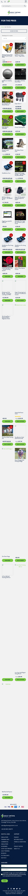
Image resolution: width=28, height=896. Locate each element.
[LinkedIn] (19, 888)
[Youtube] (14, 888)
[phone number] (2, 1)
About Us (17, 848)
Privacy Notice (18, 846)
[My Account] (5, 1)
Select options (7, 64)
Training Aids (5, 839)
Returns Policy (18, 839)
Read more (7, 134)
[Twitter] (17, 888)
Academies (4, 846)
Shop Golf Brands (6, 848)
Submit (4, 880)
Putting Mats (5, 855)
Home (2, 27)
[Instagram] (11, 888)
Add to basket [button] (20, 64)
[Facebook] (8, 888)
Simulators (4, 837)
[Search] (25, 6)
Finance (16, 837)
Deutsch (3, 858)
